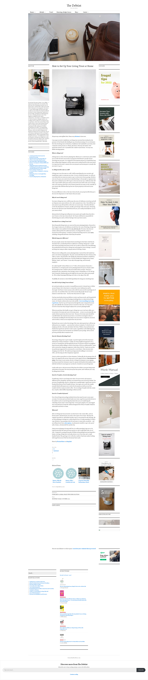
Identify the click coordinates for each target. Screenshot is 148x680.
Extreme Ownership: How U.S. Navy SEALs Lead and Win (72, 641)
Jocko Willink (64, 643)
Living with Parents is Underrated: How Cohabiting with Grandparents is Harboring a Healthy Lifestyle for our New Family (39, 167)
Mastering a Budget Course (64, 12)
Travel (51, 12)
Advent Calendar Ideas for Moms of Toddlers (39, 583)
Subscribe (141, 670)
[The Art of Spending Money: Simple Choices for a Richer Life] (62, 583)
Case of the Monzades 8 (34, 587)
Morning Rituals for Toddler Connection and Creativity (41, 588)
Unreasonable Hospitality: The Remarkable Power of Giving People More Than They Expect (73, 614)
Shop (76, 12)
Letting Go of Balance (34, 590)
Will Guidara (64, 616)
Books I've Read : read (65, 575)
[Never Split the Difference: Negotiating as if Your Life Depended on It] (62, 624)
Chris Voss (63, 630)
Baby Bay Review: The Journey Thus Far (37, 158)
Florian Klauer (61, 441)
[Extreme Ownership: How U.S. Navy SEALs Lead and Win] (62, 638)
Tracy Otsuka (64, 603)
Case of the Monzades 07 (34, 592)
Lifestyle (42, 12)
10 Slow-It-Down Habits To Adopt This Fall (38, 591)
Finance (32, 12)
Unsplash (69, 441)
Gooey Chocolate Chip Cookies (36, 585)
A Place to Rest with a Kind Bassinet (37, 160)
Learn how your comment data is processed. (84, 548)
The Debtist (74, 5)
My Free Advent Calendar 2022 (36, 169)
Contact (85, 12)
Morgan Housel (64, 587)
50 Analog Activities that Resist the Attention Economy (37, 156)
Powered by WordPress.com (74, 657)
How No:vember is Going (34, 584)
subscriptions (68, 423)
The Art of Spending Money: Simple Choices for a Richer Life (73, 586)
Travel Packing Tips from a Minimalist (37, 176)
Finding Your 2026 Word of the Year (37, 581)
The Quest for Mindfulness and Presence (38, 594)
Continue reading (74, 674)
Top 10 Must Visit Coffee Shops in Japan (37, 161)
